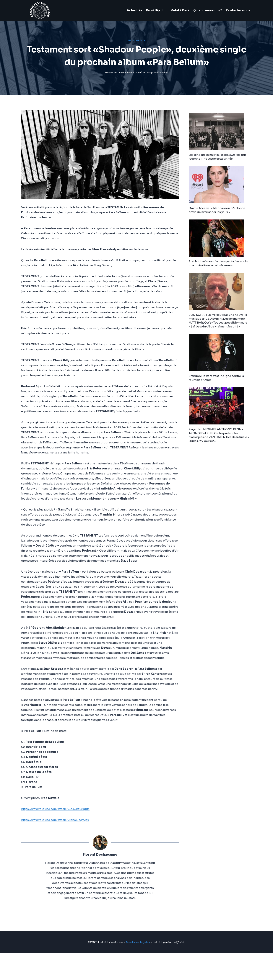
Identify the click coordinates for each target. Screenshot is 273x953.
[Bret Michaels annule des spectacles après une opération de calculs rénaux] (220, 238)
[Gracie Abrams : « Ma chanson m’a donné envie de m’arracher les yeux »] (220, 184)
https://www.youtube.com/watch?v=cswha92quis (55, 809)
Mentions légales (138, 942)
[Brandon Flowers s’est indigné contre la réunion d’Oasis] (220, 352)
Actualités (134, 10)
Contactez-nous (238, 10)
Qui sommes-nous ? (207, 10)
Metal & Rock (179, 10)
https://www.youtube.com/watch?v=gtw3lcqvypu (55, 820)
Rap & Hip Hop (156, 10)
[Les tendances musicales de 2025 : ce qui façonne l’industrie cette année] (220, 131)
